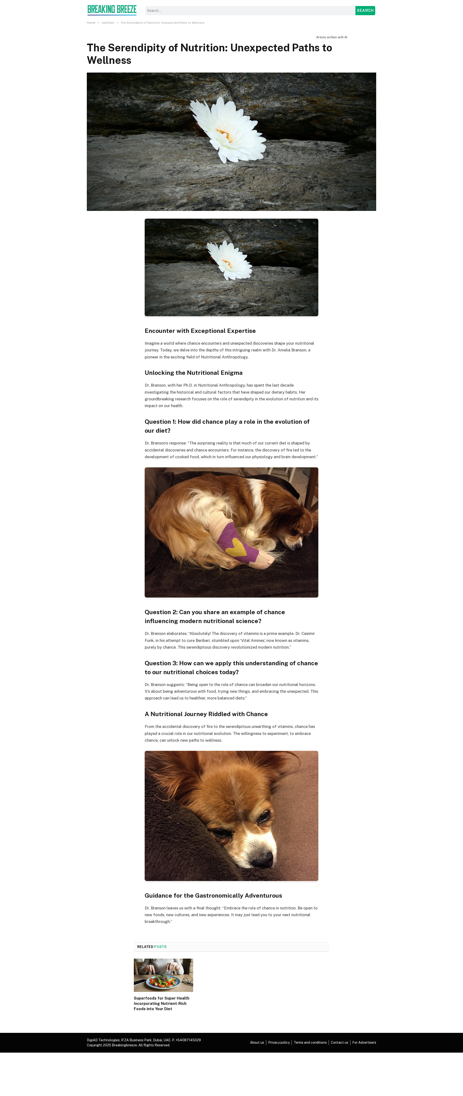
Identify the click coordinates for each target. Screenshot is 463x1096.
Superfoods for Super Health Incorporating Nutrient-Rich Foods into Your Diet (161, 1003)
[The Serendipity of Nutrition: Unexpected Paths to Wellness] (231, 142)
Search (365, 10)
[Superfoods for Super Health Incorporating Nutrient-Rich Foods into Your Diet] (163, 975)
